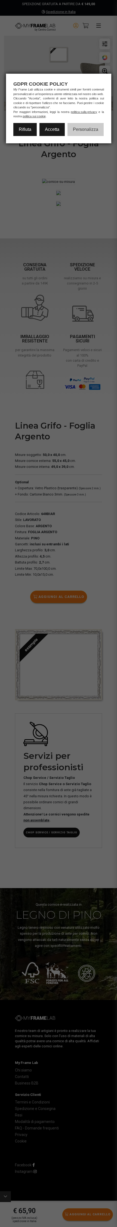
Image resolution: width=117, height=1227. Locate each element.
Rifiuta (25, 129)
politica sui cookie (34, 116)
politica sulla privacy (84, 112)
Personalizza (85, 129)
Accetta (52, 129)
